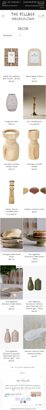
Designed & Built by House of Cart (23, 409)
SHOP (22, 373)
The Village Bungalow (22, 367)
